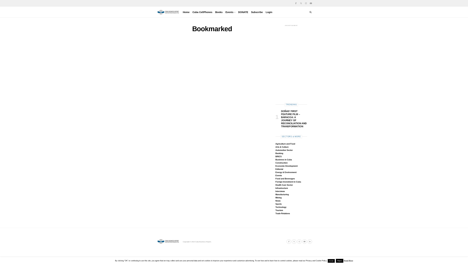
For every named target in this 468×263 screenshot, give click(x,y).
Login (269, 12)
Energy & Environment (286, 172)
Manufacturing (282, 194)
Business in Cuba (283, 160)
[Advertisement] (291, 63)
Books (219, 12)
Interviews (280, 191)
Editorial (279, 169)
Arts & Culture (282, 147)
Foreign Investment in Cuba (288, 182)
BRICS (278, 156)
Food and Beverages (285, 179)
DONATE (243, 12)
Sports (278, 204)
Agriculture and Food (285, 144)
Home (186, 12)
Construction (281, 163)
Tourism (279, 210)
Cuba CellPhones (202, 12)
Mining (278, 198)
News (278, 201)
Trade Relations (282, 213)
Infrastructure (281, 188)
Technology (280, 207)
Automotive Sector (284, 150)
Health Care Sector (284, 185)
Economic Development (286, 166)
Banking (279, 153)
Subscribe (257, 12)
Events (229, 12)
